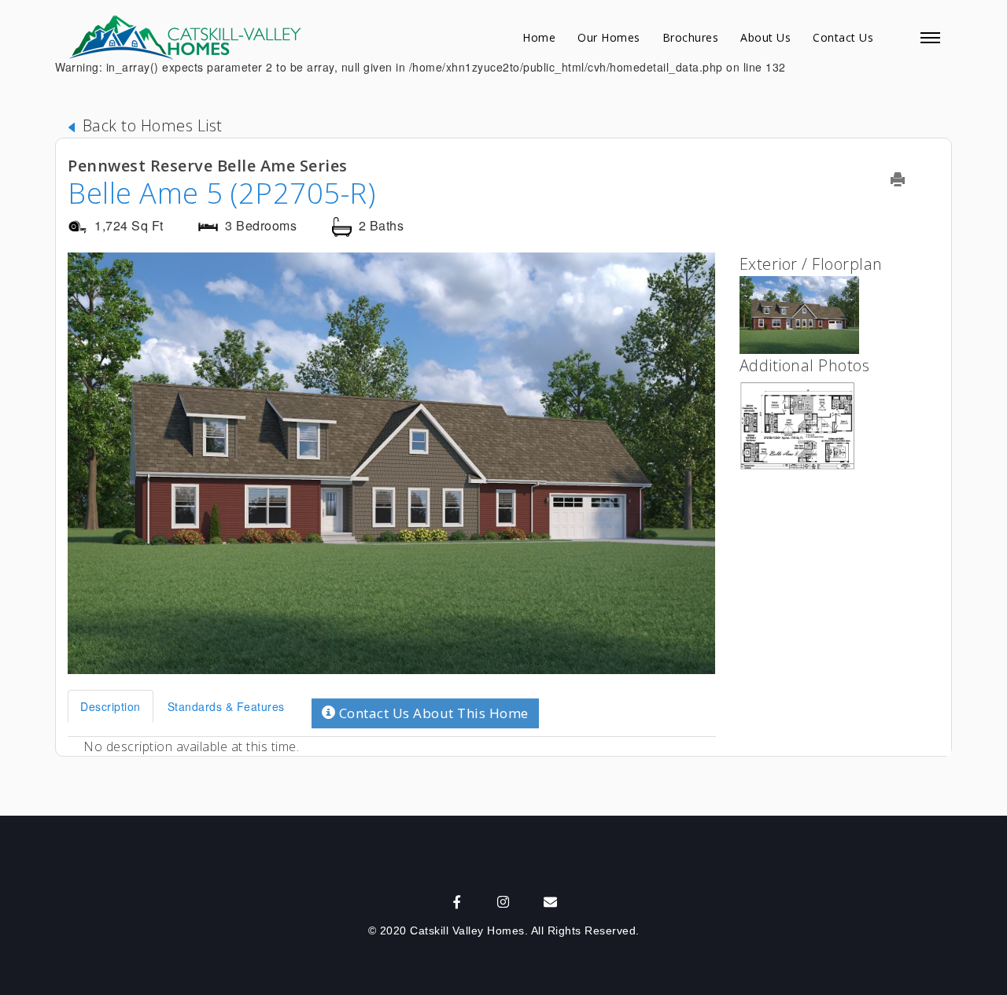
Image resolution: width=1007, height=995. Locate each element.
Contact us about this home (432, 713)
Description (110, 706)
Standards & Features (226, 706)
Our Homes (608, 37)
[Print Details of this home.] (907, 179)
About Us (765, 37)
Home (538, 37)
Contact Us (843, 37)
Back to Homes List (150, 125)
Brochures (690, 37)
